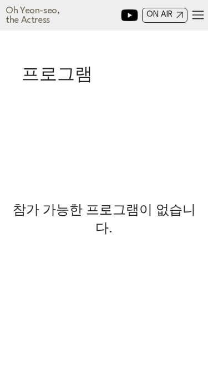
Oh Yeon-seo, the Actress (33, 15)
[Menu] (198, 15)
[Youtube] (129, 15)
